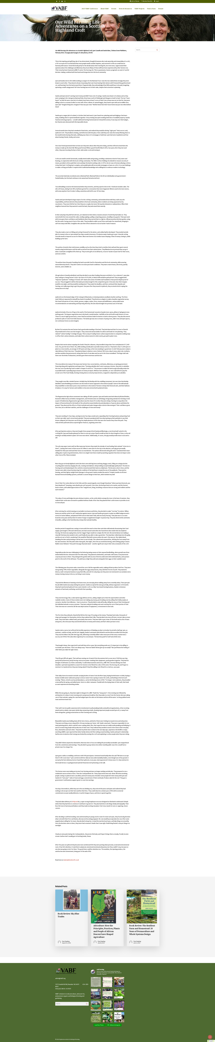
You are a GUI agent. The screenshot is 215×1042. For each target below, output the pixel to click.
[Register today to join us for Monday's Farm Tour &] (96, 1017)
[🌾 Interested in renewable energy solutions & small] (96, 1005)
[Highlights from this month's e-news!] (119, 994)
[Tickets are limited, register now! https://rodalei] (96, 982)
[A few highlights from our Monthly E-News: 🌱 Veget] (119, 1005)
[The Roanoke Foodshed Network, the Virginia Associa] (119, 1017)
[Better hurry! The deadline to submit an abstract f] (107, 982)
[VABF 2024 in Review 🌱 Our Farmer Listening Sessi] (107, 1005)
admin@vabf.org (60, 978)
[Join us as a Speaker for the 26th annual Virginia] (96, 994)
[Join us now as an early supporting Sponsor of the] (119, 982)
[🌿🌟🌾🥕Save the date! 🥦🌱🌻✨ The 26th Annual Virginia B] (107, 994)
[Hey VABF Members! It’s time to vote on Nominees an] (107, 1017)
